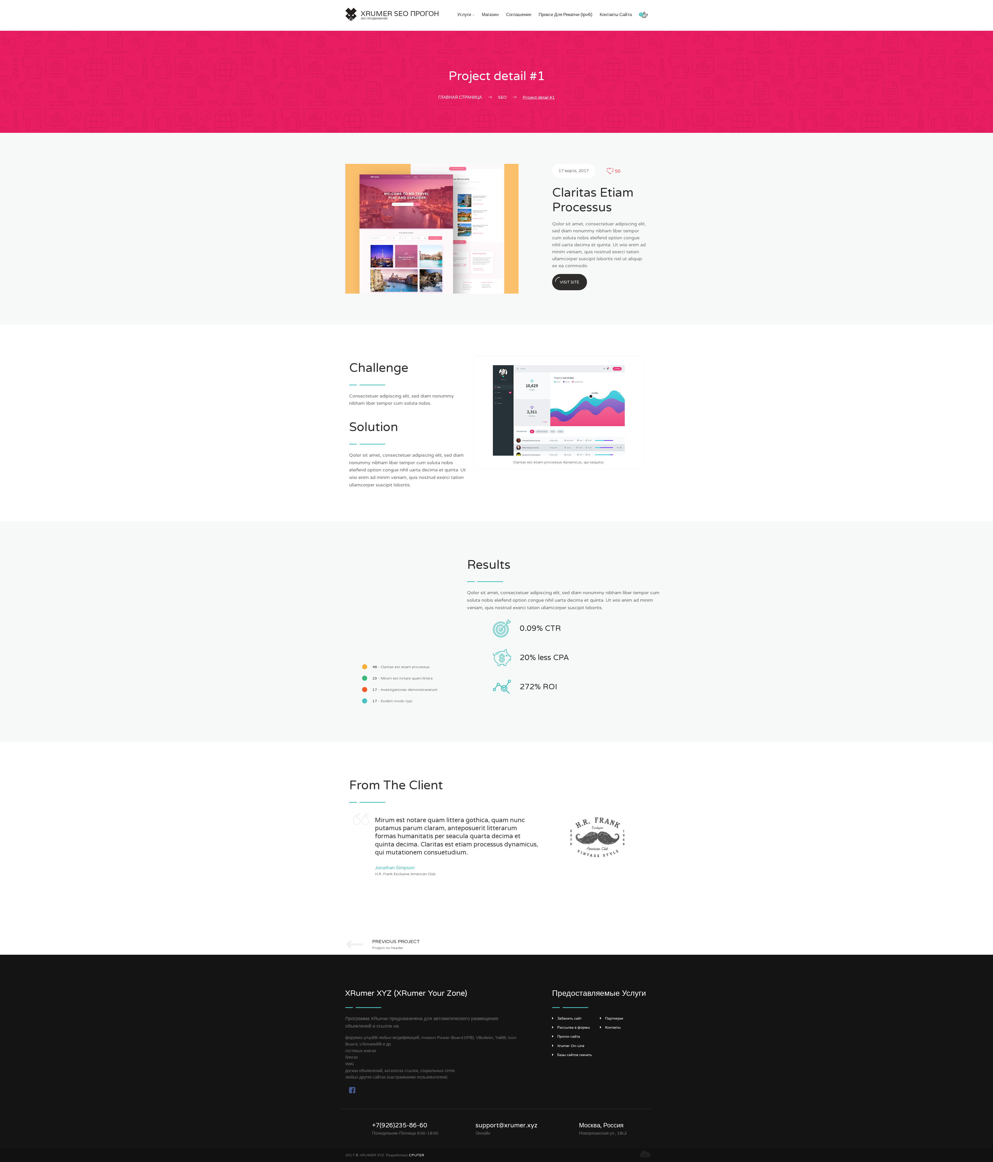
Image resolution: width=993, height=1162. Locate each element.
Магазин (490, 14)
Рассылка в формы (573, 1027)
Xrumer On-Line (570, 1046)
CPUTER (416, 1155)
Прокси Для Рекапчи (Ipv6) (565, 14)
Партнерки (614, 1018)
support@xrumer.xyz (506, 1125)
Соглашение (518, 14)
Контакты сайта (616, 14)
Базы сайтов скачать (574, 1055)
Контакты (613, 1027)
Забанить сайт (569, 1018)
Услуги (465, 14)
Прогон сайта (568, 1036)
